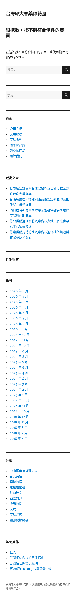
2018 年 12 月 (19, 417)
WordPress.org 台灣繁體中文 (31, 569)
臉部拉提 (16, 504)
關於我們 (16, 156)
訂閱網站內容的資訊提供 (27, 558)
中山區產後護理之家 (24, 471)
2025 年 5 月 (19, 373)
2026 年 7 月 (19, 296)
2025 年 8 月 (19, 357)
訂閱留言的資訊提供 (24, 563)
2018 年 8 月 (18, 428)
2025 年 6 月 (19, 367)
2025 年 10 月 (19, 346)
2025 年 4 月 (19, 378)
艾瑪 (13, 509)
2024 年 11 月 (19, 406)
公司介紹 (16, 129)
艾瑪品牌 (16, 515)
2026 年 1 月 (19, 329)
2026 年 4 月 (19, 313)
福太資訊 (16, 498)
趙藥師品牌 (17, 145)
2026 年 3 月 (19, 318)
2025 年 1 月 (18, 395)
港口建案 (16, 493)
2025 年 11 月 (19, 340)
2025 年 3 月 (19, 384)
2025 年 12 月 (19, 335)
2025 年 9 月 (19, 351)
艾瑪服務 (16, 134)
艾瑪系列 (16, 140)
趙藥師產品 (17, 151)
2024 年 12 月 (19, 400)
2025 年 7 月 (19, 362)
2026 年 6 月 (19, 302)
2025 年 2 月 (19, 389)
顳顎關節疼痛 (19, 520)
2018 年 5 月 (18, 433)
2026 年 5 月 (19, 307)
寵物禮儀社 (17, 487)
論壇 (44, 584)
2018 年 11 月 (19, 422)
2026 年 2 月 (19, 324)
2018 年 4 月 (18, 439)
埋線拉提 (16, 482)
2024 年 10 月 (19, 411)
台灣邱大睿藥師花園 (26, 13)
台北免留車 (17, 476)
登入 (13, 552)
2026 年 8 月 (19, 291)
